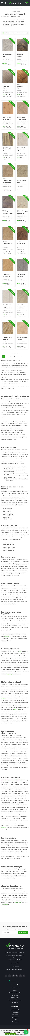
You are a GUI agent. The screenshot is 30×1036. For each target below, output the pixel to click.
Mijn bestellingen (15, 1012)
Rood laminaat (7, 517)
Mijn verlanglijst (15, 1017)
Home (9, 11)
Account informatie (15, 1009)
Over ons (15, 990)
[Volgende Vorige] (25, 356)
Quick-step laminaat (9, 550)
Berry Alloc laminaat (9, 544)
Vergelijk (15, 1019)
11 (21, 356)
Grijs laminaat (7, 511)
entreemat (3, 827)
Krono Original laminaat (10, 547)
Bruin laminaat (7, 513)
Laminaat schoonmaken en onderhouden (11, 780)
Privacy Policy (15, 995)
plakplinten (4, 698)
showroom (18, 902)
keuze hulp (9, 674)
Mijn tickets (15, 1014)
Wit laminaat (7, 510)
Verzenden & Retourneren (15, 1000)
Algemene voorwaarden (15, 992)
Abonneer (23, 932)
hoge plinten (17, 709)
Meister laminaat (8, 549)
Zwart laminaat (8, 508)
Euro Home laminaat (9, 546)
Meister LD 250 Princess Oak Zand (6, 276)
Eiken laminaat (8, 519)
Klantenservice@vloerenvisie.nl (15, 969)
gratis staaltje (4, 904)
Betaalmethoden (15, 997)
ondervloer (19, 651)
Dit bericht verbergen (10, 1034)
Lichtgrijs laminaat (8, 514)
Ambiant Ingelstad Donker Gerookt (7, 213)
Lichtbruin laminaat (9, 516)
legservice (6, 636)
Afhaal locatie (15, 1002)
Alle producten (15, 1022)
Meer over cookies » (21, 1034)
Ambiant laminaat (8, 543)
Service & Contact (15, 988)
